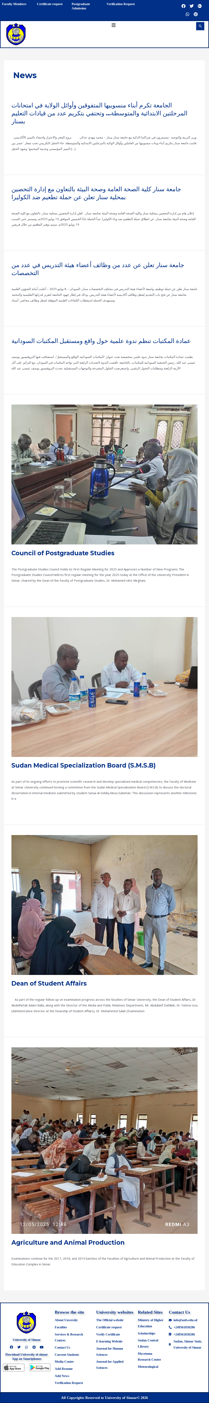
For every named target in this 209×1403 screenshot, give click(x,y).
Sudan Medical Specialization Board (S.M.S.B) (83, 765)
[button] (113, 25)
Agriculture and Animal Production (68, 1242)
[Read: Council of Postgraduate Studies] (104, 474)
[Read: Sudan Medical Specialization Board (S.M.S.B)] (104, 687)
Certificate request (49, 4)
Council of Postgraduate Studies (63, 553)
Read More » (20, 159)
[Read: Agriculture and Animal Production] (104, 1140)
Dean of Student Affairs (49, 983)
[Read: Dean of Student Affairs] (104, 905)
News (15, 128)
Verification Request (121, 4)
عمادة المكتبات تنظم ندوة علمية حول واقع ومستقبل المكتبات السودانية (101, 341)
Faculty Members (14, 4)
